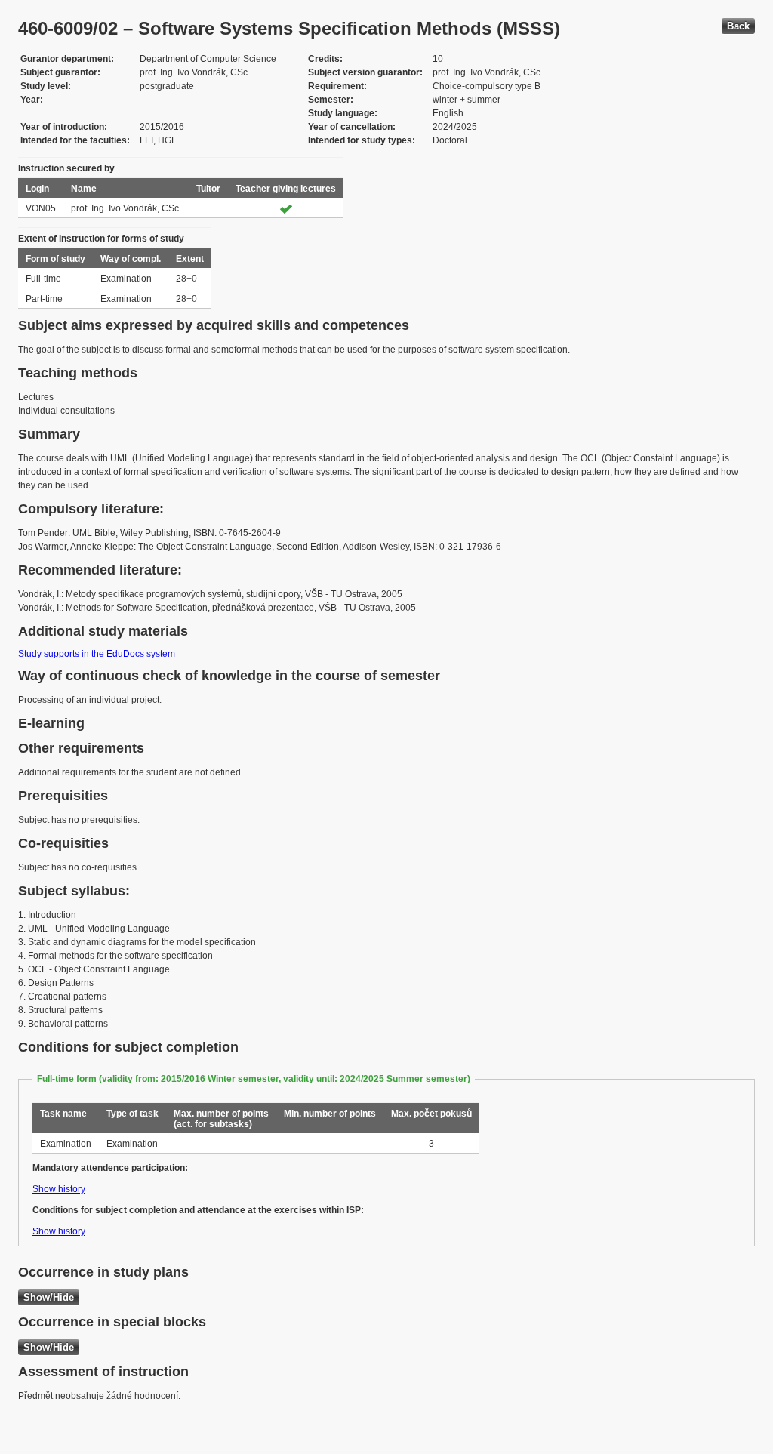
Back (738, 26)
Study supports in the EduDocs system (96, 653)
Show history (58, 1189)
